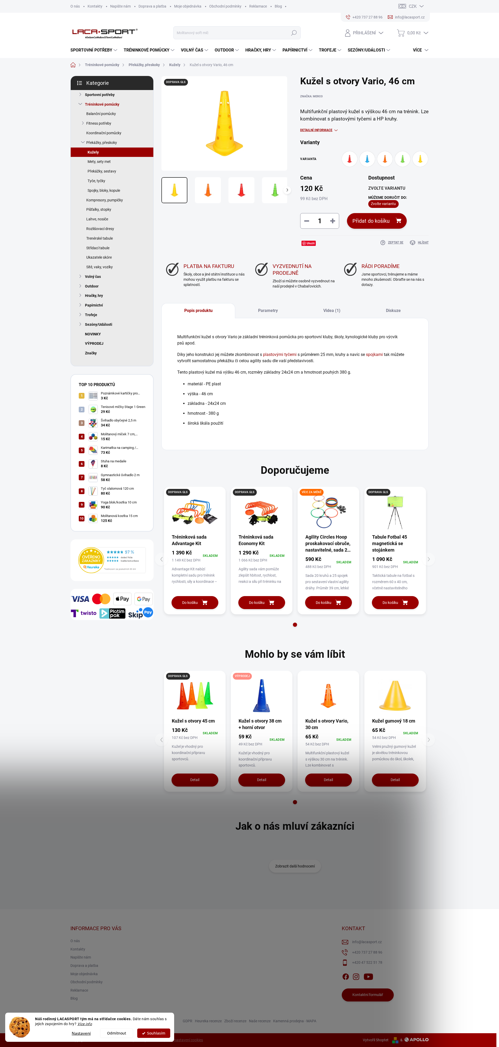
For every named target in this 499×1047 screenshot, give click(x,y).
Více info (84, 1024)
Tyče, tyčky (96, 181)
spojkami (374, 354)
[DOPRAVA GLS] (195, 512)
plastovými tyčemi (280, 354)
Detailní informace (316, 130)
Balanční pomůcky (101, 114)
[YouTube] (368, 976)
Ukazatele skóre (99, 257)
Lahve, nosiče (97, 219)
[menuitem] (94, 50)
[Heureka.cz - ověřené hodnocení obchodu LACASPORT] (112, 560)
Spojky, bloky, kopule (104, 190)
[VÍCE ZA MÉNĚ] (328, 512)
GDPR (187, 1021)
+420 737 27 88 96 (367, 952)
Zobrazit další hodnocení (295, 866)
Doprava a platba (152, 6)
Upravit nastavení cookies (182, 1040)
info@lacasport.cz (367, 942)
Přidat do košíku (371, 221)
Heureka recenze (208, 1021)
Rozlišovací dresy (100, 229)
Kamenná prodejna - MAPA (294, 1021)
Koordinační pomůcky (103, 133)
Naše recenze (260, 1021)
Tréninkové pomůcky (102, 104)
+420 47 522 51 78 (367, 962)
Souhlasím (156, 1033)
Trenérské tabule (99, 238)
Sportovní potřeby (100, 95)
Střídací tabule (97, 248)
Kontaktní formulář (367, 995)
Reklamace (258, 6)
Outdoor (92, 286)
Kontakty (95, 6)
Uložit (311, 243)
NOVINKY (93, 334)
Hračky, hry (94, 295)
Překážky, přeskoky (101, 143)
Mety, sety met (99, 161)
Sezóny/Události (98, 324)
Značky (91, 353)
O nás (75, 6)
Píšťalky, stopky (98, 209)
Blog (278, 6)
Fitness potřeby (98, 123)
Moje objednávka (187, 6)
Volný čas (93, 276)
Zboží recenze (235, 1021)
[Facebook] (346, 976)
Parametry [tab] (268, 310)
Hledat (293, 33)
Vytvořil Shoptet (376, 1040)
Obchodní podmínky (225, 6)
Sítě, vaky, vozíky (99, 267)
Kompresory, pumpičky (104, 200)
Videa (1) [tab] (331, 310)
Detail (194, 780)
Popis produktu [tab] (198, 310)
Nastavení (81, 1033)
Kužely (93, 152)
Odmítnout (116, 1033)
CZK (413, 6)
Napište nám (120, 6)
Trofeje (91, 315)
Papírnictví (94, 305)
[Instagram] (356, 976)
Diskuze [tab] (393, 310)
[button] (295, 625)
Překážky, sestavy (102, 171)
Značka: (311, 96)
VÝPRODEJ (94, 343)
